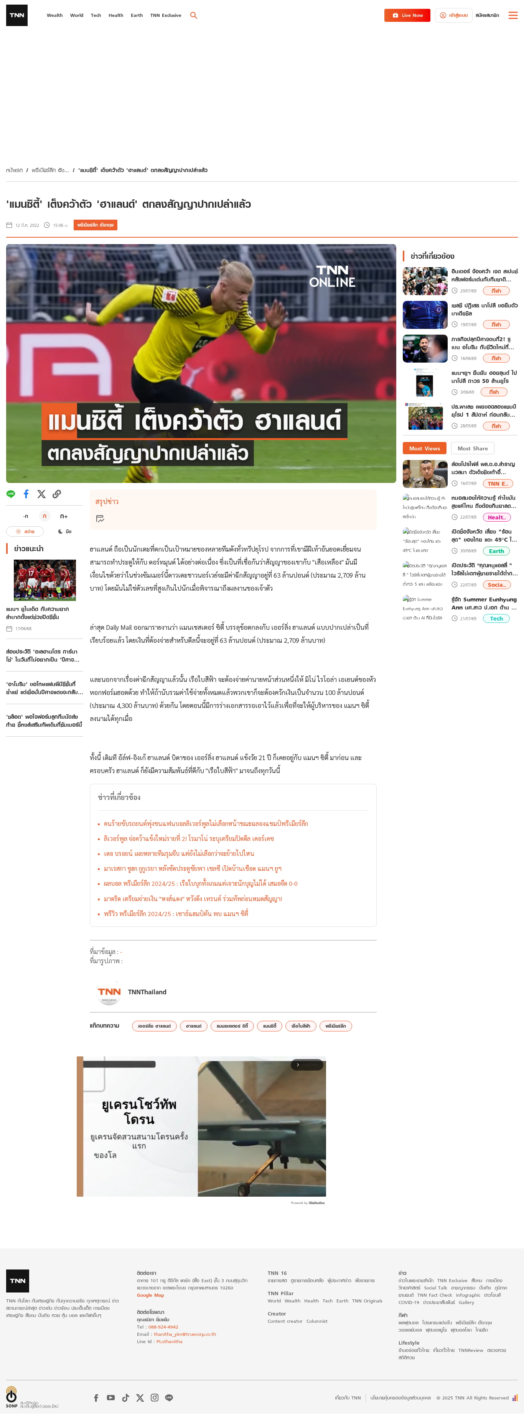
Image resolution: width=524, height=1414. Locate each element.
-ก (25, 516)
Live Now (412, 15)
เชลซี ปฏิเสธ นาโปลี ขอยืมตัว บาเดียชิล (484, 309)
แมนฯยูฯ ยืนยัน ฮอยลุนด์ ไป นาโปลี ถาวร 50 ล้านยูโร (484, 376)
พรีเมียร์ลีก (336, 1026)
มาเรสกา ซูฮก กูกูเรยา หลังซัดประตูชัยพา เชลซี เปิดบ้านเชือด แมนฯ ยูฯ (193, 868)
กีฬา (496, 290)
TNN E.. (498, 483)
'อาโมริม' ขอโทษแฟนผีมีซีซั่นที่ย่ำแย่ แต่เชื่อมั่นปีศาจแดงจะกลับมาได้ (42, 688)
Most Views (424, 448)
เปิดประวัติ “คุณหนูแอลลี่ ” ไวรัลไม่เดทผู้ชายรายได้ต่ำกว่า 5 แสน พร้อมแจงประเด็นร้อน (484, 569)
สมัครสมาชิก (487, 15)
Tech (496, 618)
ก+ (64, 515)
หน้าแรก (14, 170)
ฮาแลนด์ (193, 1026)
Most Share (473, 448)
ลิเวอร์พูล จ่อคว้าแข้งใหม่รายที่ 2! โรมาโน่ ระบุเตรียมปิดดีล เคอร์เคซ (189, 838)
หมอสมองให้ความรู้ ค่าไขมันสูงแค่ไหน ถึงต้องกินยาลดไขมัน (483, 502)
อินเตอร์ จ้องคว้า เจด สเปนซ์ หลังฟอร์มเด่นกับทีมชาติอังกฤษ (484, 275)
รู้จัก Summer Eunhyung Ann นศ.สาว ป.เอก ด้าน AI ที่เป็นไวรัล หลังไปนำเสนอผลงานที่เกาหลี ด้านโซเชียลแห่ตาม (484, 603)
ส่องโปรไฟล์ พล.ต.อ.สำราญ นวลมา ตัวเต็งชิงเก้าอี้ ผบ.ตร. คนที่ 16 (483, 468)
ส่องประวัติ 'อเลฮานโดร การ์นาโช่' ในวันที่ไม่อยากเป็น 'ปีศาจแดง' (41, 655)
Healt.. (497, 516)
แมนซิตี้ (269, 1026)
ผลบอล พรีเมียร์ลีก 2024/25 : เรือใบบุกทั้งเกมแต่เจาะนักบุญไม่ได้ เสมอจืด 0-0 (201, 883)
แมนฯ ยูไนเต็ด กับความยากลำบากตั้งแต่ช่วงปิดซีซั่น (37, 613)
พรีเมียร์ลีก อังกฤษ (95, 225)
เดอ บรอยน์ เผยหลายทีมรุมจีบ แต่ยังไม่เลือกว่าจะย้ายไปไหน (179, 853)
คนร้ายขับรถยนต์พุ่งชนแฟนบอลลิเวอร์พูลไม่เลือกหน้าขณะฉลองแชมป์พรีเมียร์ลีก (206, 823)
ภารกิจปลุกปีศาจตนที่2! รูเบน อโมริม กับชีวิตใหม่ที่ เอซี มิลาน (481, 343)
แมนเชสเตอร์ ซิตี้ (232, 1026)
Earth (496, 551)
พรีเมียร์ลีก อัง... (50, 170)
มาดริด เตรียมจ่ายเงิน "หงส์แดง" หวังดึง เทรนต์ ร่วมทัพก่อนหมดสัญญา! (193, 899)
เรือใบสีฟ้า (301, 1026)
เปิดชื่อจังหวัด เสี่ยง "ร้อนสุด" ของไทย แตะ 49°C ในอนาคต (483, 535)
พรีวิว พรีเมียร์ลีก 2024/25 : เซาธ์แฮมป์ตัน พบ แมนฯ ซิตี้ (176, 914)
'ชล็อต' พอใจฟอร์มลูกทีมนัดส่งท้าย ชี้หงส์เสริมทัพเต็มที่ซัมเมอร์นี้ (44, 721)
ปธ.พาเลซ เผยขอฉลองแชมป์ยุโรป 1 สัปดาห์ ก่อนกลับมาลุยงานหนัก (483, 410)
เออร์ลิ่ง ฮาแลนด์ (154, 1026)
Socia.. (497, 584)
